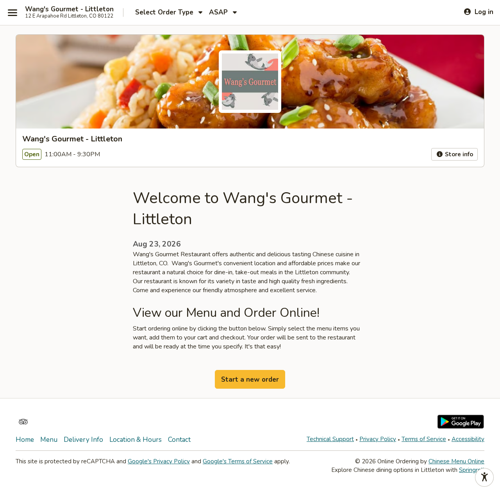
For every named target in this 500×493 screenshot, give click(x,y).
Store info (458, 154)
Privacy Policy (377, 439)
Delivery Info (83, 439)
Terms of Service (424, 439)
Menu (48, 439)
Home (25, 439)
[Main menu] (12, 12)
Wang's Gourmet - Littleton (69, 9)
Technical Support (330, 439)
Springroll (471, 470)
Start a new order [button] (250, 379)
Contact (179, 439)
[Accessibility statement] (484, 477)
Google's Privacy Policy (159, 461)
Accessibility (468, 439)
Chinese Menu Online (456, 461)
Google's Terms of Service (238, 461)
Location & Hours (135, 439)
